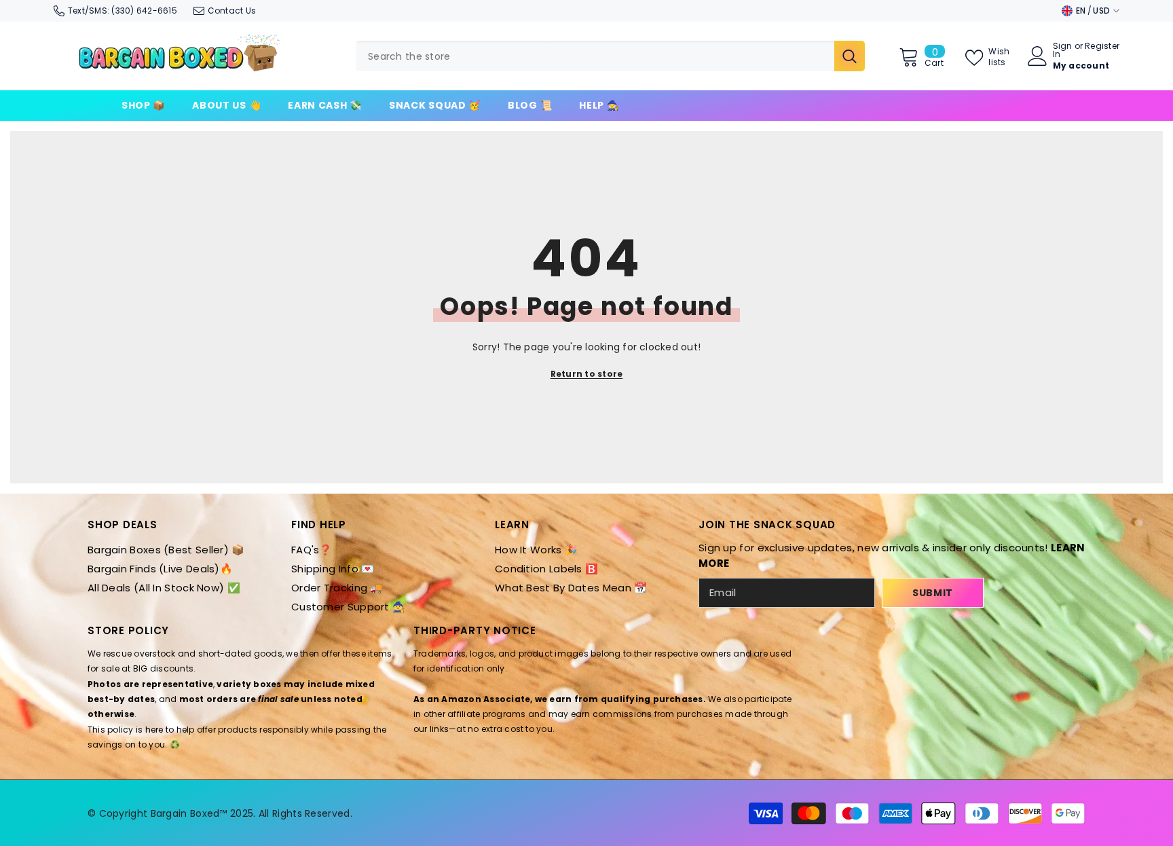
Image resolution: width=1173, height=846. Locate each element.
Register (1102, 47)
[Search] (610, 56)
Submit (932, 593)
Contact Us (232, 10)
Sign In (1063, 50)
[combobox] (595, 56)
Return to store (587, 374)
